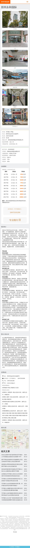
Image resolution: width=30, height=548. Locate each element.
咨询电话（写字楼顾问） (15, 546)
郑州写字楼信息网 (5, 1)
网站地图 (15, 532)
